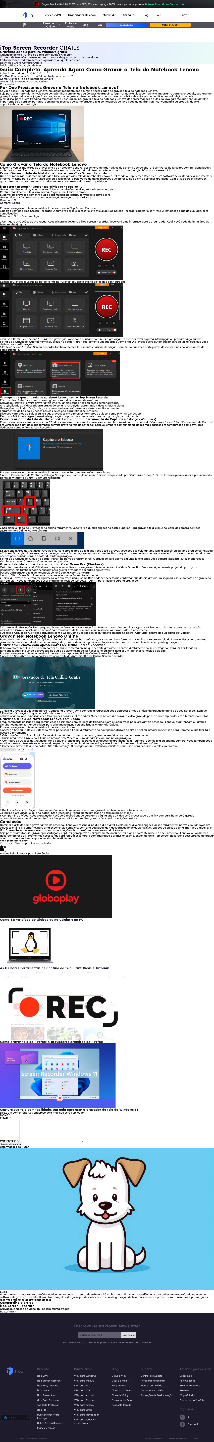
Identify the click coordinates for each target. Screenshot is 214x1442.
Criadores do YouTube (192, 1400)
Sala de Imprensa (190, 1385)
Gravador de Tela (122, 1400)
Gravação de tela (30, 65)
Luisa (3, 73)
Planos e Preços (46, 1427)
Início (4, 65)
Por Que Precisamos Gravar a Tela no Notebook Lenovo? (36, 76)
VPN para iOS (82, 1390)
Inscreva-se (128, 1335)
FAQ (99, 24)
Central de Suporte (151, 1375)
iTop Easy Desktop (47, 1385)
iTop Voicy (43, 1390)
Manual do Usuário (151, 1385)
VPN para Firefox (84, 1404)
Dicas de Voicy (120, 1395)
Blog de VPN (119, 1385)
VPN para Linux (83, 1409)
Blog (13, 65)
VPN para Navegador (86, 1414)
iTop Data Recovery (48, 1400)
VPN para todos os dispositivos (85, 1421)
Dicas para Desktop (123, 1390)
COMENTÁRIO (9, 1141)
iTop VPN (42, 1375)
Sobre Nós (186, 1375)
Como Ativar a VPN (152, 1390)
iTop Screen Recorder (142, 176)
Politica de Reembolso (154, 1438)
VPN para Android (84, 1395)
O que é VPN (119, 1375)
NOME (5, 1115)
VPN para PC (81, 1385)
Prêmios (184, 1390)
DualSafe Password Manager (48, 1416)
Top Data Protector (48, 1404)
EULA (196, 1438)
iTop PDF (42, 1409)
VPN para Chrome (84, 1400)
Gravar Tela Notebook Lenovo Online (23, 81)
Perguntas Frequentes (153, 1380)
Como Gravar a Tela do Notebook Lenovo (26, 78)
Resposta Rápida (121, 1404)
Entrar (184, 15)
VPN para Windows (85, 1375)
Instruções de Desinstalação (157, 1395)
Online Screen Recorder (50, 1423)
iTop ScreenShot (46, 1395)
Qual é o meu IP (121, 1380)
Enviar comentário (11, 1144)
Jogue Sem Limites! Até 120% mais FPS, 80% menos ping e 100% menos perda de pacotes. (110, 4)
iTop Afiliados (187, 1395)
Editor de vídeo (71, 25)
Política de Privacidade (178, 1438)
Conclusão (7, 84)
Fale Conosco (187, 1380)
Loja (158, 15)
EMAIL (5, 1118)
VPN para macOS (84, 1380)
